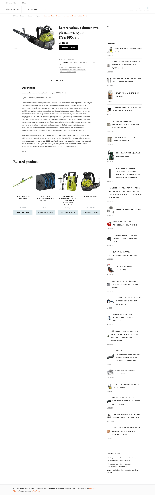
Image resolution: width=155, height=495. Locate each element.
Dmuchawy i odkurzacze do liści (83, 62)
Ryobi (62, 64)
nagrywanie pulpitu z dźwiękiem (73, 70)
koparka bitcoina (76, 68)
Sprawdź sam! (68, 48)
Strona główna (12, 3)
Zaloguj (139, 11)
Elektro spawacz (12, 9)
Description (57, 81)
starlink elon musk (68, 72)
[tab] (57, 80)
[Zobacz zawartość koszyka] (146, 9)
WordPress (36, 491)
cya (66, 68)
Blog (24, 3)
